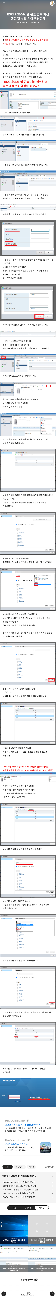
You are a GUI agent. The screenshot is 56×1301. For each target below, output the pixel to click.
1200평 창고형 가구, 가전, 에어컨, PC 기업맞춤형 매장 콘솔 (19, 1149)
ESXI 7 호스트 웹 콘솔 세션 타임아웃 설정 (18, 1193)
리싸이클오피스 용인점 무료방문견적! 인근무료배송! (18, 1144)
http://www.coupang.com (15, 1121)
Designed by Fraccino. (28, 1295)
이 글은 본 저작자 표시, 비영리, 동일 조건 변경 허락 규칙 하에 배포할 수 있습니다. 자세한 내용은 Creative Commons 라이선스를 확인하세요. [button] (49, 1167)
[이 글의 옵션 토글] (10, 1167)
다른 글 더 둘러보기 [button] (27, 1279)
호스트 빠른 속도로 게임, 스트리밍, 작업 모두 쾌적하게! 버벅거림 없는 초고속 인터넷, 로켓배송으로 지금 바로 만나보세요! (28, 1130)
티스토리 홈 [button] (4, 1294)
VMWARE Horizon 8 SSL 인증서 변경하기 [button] (14, 1229)
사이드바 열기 (4, 3)
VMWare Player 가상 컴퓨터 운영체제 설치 (19, 1197)
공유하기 (28, 1208)
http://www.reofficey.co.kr (16, 1140)
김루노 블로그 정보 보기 (52, 3)
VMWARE (15, 1176)
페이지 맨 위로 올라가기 (52, 1294)
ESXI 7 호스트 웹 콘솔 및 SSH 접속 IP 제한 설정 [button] (14, 1258)
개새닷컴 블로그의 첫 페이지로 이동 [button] (28, 3)
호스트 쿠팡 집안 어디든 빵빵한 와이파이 (23, 1124)
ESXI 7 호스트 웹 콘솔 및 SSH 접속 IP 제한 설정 (20, 1189)
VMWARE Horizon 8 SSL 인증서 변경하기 (19, 1182)
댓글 (14, 1208)
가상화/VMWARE (34, 22)
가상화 (5, 1176)
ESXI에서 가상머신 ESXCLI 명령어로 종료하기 (20, 1186)
